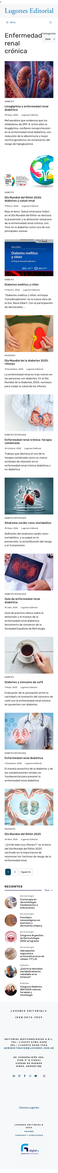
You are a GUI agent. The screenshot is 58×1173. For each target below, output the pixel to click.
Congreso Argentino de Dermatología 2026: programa (31, 938)
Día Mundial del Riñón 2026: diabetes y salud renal (23, 199)
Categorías (49, 33)
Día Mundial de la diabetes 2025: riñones (26, 362)
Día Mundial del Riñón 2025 (23, 834)
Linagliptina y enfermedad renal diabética (26, 108)
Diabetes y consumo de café (24, 682)
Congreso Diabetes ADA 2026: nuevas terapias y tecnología (31, 990)
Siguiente (26, 872)
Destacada (20, 435)
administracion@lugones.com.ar (29, 1048)
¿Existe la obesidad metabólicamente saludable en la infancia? (31, 972)
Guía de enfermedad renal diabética (22, 600)
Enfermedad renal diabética (24, 758)
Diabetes (9, 101)
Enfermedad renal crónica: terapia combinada (28, 441)
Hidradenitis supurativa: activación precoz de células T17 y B (32, 954)
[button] (50, 22)
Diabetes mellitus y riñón (22, 284)
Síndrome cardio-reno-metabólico (28, 523)
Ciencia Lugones (29, 1107)
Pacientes (10, 355)
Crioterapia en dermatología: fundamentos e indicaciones (29, 903)
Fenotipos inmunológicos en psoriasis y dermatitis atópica (31, 921)
